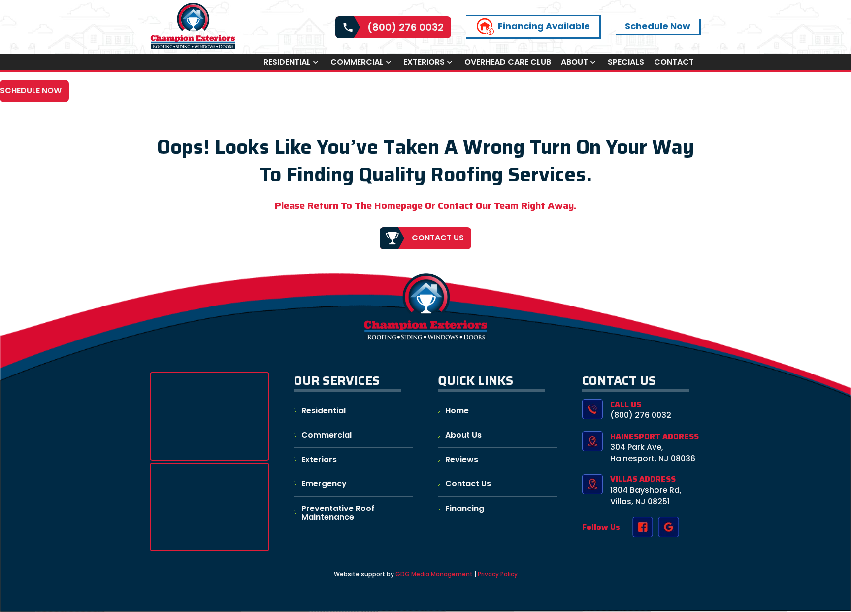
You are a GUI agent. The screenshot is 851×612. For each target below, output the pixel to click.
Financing (464, 508)
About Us (463, 435)
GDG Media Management (433, 574)
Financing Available (544, 26)
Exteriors (424, 62)
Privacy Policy (498, 574)
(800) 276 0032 (405, 27)
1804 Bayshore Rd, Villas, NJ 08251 (646, 495)
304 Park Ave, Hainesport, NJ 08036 (652, 453)
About (574, 62)
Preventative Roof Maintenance (338, 513)
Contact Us (438, 237)
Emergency (324, 483)
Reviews (461, 459)
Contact (674, 62)
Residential (287, 62)
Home (457, 410)
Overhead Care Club (507, 62)
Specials (626, 62)
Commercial (357, 62)
